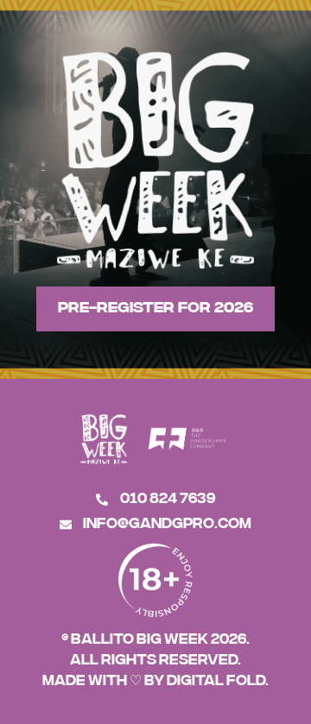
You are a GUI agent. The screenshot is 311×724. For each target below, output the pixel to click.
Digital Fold (216, 679)
